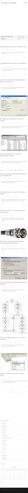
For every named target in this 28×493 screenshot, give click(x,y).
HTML (3, 434)
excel (12, 49)
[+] (14, 105)
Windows (10, 287)
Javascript (4, 440)
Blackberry (10, 66)
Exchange (10, 178)
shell (16, 196)
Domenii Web (4, 427)
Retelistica (10, 246)
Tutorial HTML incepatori (7, 438)
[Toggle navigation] (25, 3)
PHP (9, 158)
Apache (3, 423)
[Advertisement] (14, 20)
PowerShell (4, 459)
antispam (13, 178)
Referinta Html (5, 435)
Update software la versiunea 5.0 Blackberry (13, 63)
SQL (9, 378)
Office (10, 49)
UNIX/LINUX (10, 84)
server (11, 158)
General (3, 432)
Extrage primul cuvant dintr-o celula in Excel (13, 47)
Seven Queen (14, 491)
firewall (14, 342)
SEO (3, 451)
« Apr (2, 482)
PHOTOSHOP (4, 444)
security (17, 342)
